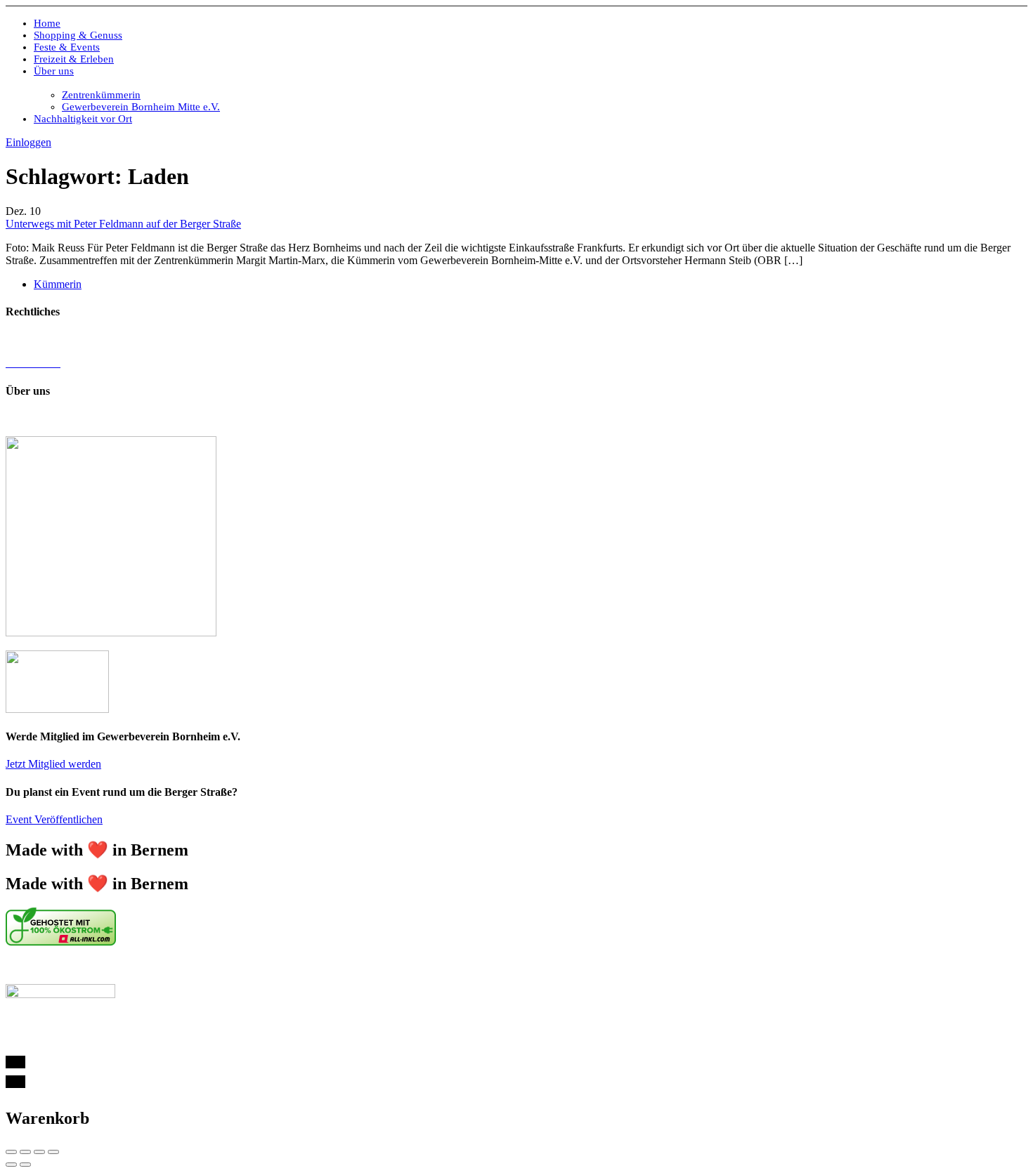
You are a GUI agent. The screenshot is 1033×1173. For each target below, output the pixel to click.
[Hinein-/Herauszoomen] (53, 1152)
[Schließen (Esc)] (11, 1152)
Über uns (54, 71)
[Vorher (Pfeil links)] (11, 1164)
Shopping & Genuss (78, 35)
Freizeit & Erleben (74, 59)
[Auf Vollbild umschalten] (39, 1152)
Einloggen (28, 142)
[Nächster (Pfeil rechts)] (25, 1164)
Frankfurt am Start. (488, 966)
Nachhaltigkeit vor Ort (83, 118)
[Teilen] (25, 1152)
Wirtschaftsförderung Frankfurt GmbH (323, 966)
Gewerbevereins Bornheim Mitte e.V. (276, 418)
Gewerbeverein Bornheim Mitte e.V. (141, 106)
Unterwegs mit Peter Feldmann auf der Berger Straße (123, 224)
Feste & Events (67, 47)
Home (47, 23)
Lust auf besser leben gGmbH (524, 418)
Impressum (30, 339)
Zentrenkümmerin (101, 94)
